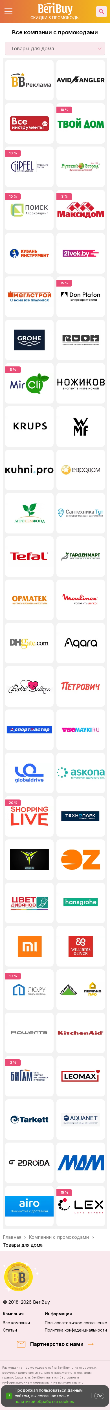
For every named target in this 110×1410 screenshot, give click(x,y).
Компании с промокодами (59, 1237)
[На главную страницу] (55, 1276)
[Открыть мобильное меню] (8, 11)
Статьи (10, 1330)
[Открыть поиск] (101, 11)
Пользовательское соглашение (76, 1322)
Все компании (16, 1322)
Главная (12, 1237)
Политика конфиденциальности (76, 1330)
